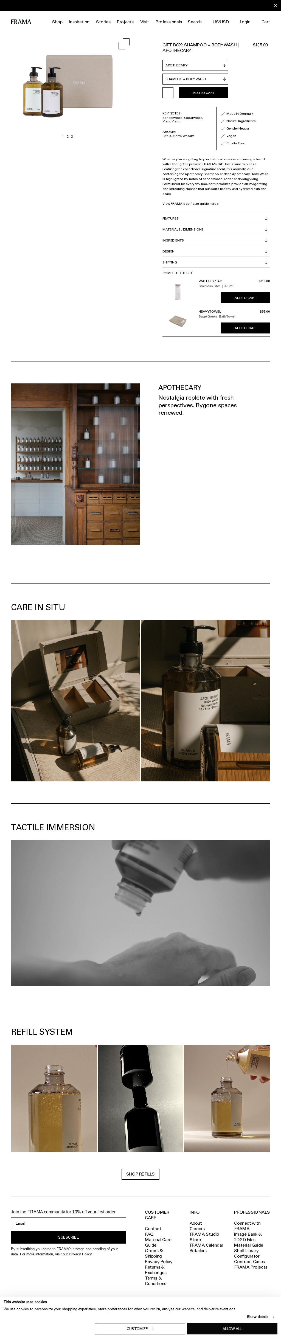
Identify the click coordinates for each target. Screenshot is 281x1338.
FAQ (149, 1234)
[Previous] (34, 87)
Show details (257, 1317)
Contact (153, 1228)
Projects (125, 21)
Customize (137, 1329)
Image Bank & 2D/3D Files (248, 1237)
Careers (197, 1228)
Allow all (232, 1329)
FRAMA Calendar (206, 1245)
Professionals (169, 21)
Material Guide (248, 1245)
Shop (57, 21)
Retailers (198, 1250)
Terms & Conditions (155, 1280)
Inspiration (79, 21)
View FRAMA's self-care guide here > (190, 204)
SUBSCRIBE (68, 1237)
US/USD (221, 21)
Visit (144, 21)
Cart (266, 21)
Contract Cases (249, 1261)
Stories (103, 21)
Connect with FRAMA (247, 1226)
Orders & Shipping (154, 1253)
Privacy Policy (80, 1254)
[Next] (101, 87)
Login (245, 21)
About (196, 1223)
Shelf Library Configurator (246, 1253)
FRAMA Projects (250, 1267)
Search (195, 21)
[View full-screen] (124, 44)
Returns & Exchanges (155, 1269)
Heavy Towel (210, 311)
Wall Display (210, 281)
